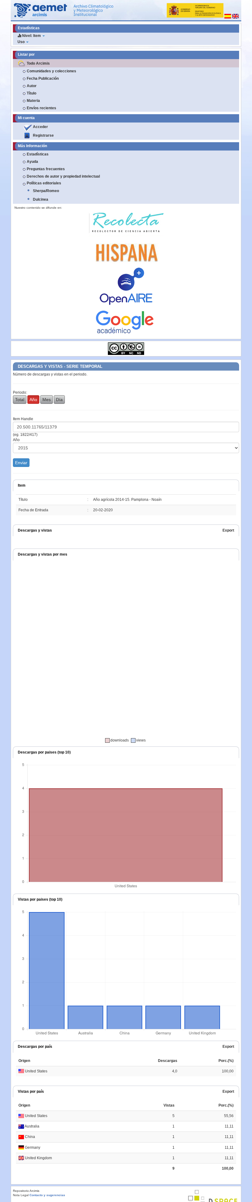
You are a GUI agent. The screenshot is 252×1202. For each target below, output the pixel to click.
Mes (46, 399)
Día (59, 399)
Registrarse (43, 135)
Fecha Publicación (43, 78)
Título (31, 93)
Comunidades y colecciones (51, 71)
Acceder (40, 127)
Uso (22, 42)
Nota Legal (21, 1195)
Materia (33, 100)
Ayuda (32, 161)
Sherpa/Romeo (46, 191)
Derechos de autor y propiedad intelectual (63, 176)
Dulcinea (40, 199)
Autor (32, 86)
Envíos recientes (41, 108)
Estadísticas (38, 154)
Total (19, 399)
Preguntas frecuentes (46, 169)
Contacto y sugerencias (47, 1195)
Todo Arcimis (38, 63)
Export (228, 530)
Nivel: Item (31, 36)
